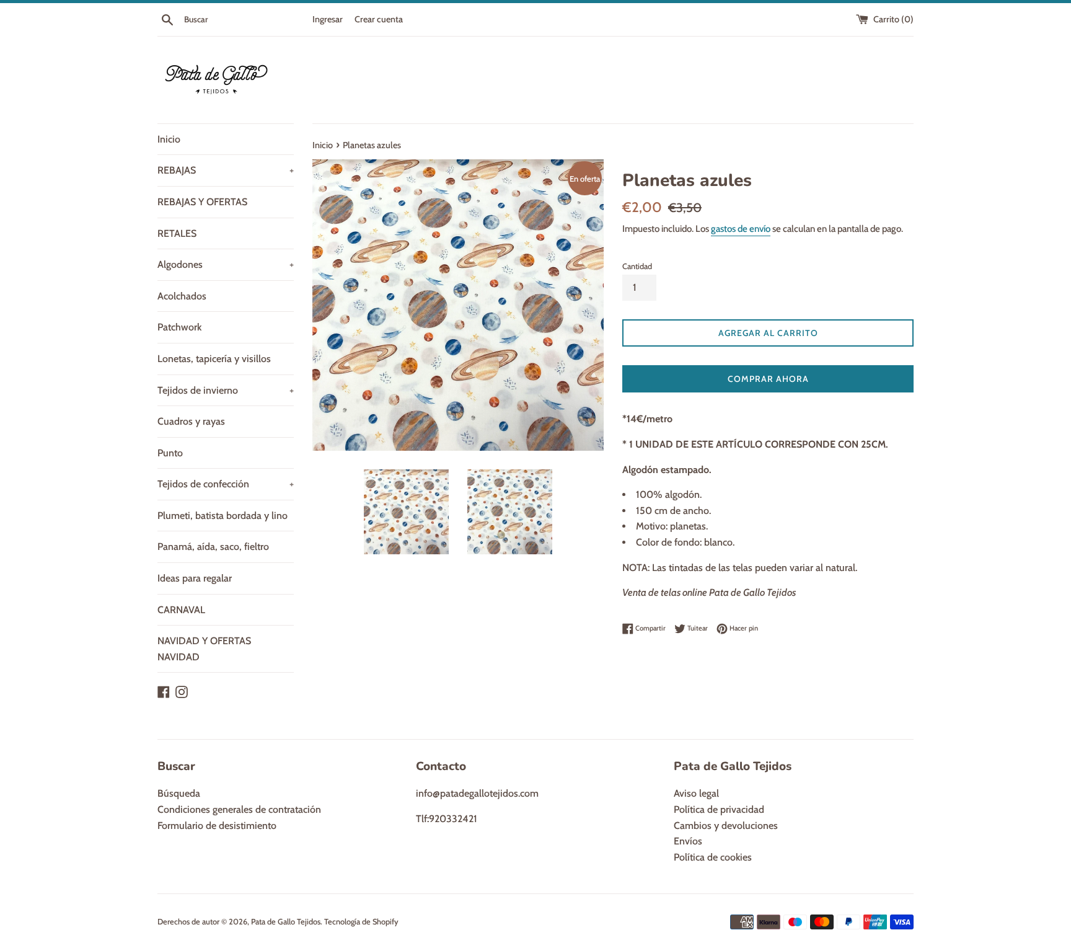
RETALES (176, 233)
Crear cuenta (379, 19)
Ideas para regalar (194, 578)
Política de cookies (713, 857)
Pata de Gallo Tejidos (285, 921)
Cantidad (637, 266)
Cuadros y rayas (191, 421)
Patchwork (179, 327)
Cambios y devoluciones (726, 825)
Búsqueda (178, 793)
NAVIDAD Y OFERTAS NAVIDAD (204, 649)
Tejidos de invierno (225, 390)
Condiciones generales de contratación (239, 809)
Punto (170, 453)
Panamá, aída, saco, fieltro (213, 546)
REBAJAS (225, 170)
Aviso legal (696, 793)
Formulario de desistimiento (216, 825)
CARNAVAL (181, 610)
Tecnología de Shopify (361, 921)
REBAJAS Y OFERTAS (202, 202)
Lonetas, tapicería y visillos (214, 359)
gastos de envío (740, 228)
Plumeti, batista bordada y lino (222, 515)
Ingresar (327, 19)
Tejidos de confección (225, 484)
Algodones (225, 264)
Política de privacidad (719, 809)
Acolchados (181, 296)
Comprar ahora (768, 378)
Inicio (168, 139)
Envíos (688, 841)
